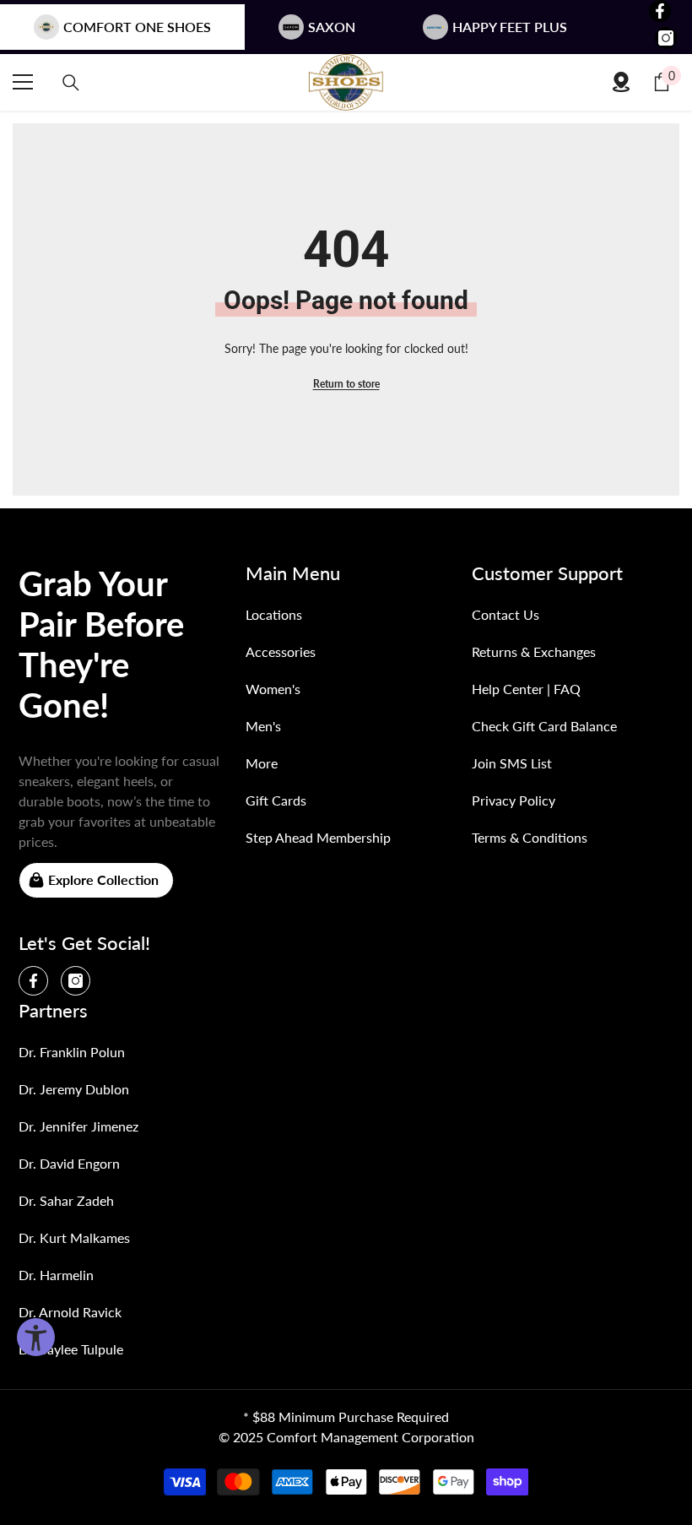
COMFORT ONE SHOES (137, 27)
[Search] (71, 83)
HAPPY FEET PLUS (509, 27)
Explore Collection (103, 879)
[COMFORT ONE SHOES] (346, 82)
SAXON (331, 27)
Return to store (346, 383)
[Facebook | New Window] (660, 11)
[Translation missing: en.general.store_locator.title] (621, 82)
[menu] (23, 82)
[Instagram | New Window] (666, 38)
